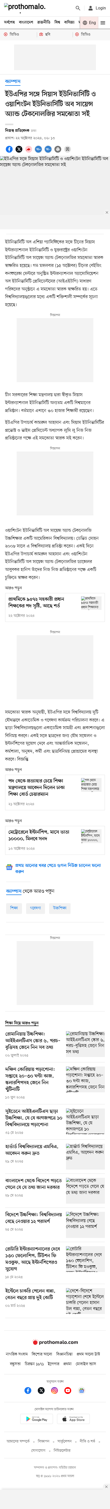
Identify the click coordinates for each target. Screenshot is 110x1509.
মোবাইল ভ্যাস (86, 1364)
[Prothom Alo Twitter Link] (43, 1391)
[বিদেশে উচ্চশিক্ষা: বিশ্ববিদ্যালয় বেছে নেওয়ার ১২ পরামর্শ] (85, 1225)
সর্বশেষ (9, 22)
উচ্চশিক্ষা (60, 908)
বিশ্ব (57, 22)
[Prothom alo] (26, 8)
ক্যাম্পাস (12, 82)
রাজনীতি (43, 22)
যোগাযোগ (38, 1450)
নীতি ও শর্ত (87, 1441)
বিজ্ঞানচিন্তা (64, 1354)
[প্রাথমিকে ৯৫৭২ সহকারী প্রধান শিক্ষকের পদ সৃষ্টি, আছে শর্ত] (91, 603)
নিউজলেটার (62, 1450)
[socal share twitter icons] (20, 152)
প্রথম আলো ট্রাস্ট (88, 1354)
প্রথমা (67, 1364)
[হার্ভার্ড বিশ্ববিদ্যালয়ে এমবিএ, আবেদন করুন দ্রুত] (85, 1157)
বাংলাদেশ (26, 22)
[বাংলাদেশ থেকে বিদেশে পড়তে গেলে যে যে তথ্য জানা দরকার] (85, 1191)
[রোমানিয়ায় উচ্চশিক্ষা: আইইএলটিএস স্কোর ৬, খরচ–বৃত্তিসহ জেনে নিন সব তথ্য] (85, 1044)
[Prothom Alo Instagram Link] (57, 1391)
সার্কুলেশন (65, 1441)
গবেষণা (35, 908)
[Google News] (81, 1391)
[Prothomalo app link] (36, 1419)
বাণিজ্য (69, 22)
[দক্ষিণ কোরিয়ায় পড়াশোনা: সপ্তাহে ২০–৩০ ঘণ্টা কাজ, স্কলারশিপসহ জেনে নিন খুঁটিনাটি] (85, 1083)
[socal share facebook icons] (10, 152)
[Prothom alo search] (78, 8)
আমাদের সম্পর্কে (18, 1441)
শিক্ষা (14, 908)
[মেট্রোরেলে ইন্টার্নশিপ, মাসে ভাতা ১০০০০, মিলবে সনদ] (91, 836)
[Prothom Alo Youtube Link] (70, 1391)
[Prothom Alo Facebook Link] (30, 1391)
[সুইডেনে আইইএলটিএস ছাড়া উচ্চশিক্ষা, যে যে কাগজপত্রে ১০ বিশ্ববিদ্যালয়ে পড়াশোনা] (85, 1122)
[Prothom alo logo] (55, 1344)
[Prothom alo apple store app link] (73, 1419)
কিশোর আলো (42, 1354)
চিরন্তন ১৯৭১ (34, 1364)
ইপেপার (53, 1364)
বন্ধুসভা (15, 1364)
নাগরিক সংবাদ (17, 1354)
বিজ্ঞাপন (43, 1441)
